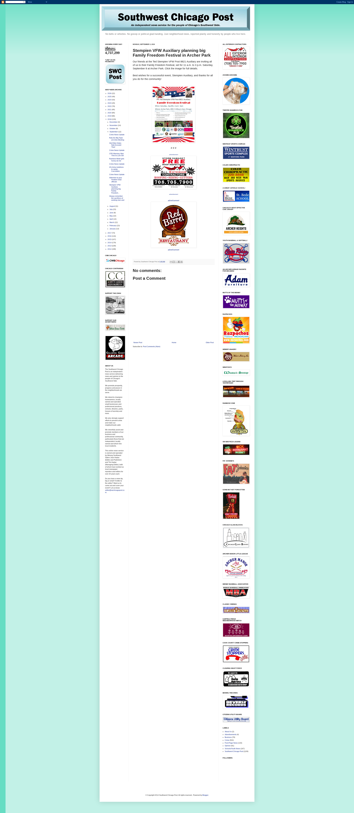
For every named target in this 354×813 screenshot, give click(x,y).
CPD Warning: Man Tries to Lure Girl (116, 155)
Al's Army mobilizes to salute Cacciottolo (116, 169)
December (114, 122)
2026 (110, 93)
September (114, 132)
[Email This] (171, 261)
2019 (110, 116)
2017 (110, 233)
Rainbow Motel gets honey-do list (116, 160)
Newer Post (137, 343)
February (113, 226)
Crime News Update (116, 135)
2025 (110, 97)
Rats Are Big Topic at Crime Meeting (116, 139)
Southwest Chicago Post (234, 751)
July (111, 209)
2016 (110, 236)
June (112, 213)
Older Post (210, 343)
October (113, 129)
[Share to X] (176, 261)
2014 (110, 243)
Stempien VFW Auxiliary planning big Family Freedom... (115, 189)
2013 (110, 246)
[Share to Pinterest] (181, 261)
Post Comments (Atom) (151, 347)
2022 (110, 106)
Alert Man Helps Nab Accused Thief (115, 145)
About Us (228, 732)
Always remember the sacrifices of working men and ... (116, 199)
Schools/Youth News (232, 749)
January (113, 229)
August (112, 206)
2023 (110, 103)
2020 (110, 113)
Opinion (228, 746)
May (111, 216)
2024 (110, 100)
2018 (110, 119)
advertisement (173, 154)
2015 (110, 239)
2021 (110, 110)
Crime (227, 740)
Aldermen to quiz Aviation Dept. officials (115, 180)
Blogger (205, 795)
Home (174, 343)
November (114, 125)
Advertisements (230, 734)
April (111, 219)
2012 (110, 249)
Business (228, 737)
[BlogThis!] (173, 261)
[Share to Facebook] (179, 261)
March (112, 222)
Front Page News (231, 743)
